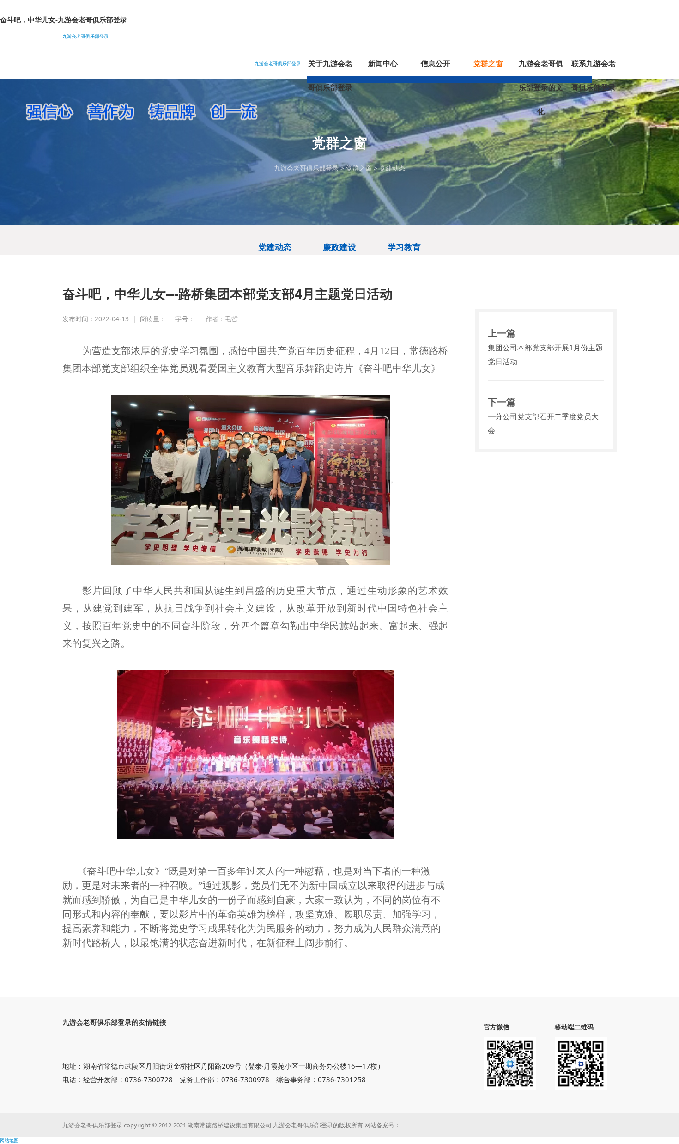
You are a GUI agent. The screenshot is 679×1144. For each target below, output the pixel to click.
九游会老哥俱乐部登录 (85, 36)
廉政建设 (339, 246)
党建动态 (392, 168)
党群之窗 (359, 168)
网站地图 (9, 1140)
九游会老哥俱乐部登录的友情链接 (114, 1022)
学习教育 (404, 246)
